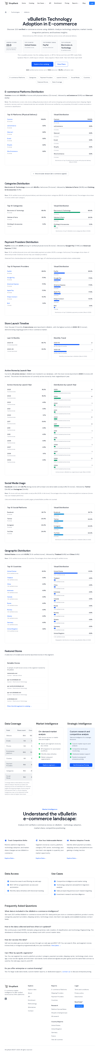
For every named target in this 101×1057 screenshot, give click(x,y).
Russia (9, 603)
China (9, 584)
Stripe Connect (12, 297)
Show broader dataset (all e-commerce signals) (51, 174)
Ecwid (9, 138)
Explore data (32, 989)
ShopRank (13, 3)
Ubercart (10, 132)
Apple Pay (10, 290)
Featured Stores (43, 82)
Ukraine (9, 616)
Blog (84, 3)
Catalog (31, 3)
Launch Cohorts (62, 77)
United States (11, 571)
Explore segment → (50, 765)
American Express (13, 284)
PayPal (9, 271)
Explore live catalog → (42, 64)
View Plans (61, 64)
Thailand (10, 578)
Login (92, 3)
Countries (87, 77)
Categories (32, 77)
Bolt (8, 303)
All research (55, 1016)
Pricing (67, 3)
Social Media (75, 77)
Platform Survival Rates (58, 1009)
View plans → (56, 945)
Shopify (9, 145)
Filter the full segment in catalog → (19, 706)
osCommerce (11, 126)
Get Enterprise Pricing (81, 765)
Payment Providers (46, 77)
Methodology (32, 1004)
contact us (66, 972)
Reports (75, 3)
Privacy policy (79, 993)
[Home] (6, 12)
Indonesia (10, 590)
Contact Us (79, 1006)
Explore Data (10, 858)
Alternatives (32, 1007)
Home (24, 3)
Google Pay (11, 277)
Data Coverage (57, 82)
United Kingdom (12, 629)
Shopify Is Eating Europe (59, 1013)
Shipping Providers (57, 993)
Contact (30, 1011)
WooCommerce (12, 151)
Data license (79, 997)
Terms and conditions (82, 989)
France (53, 1036)
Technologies (15, 12)
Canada (9, 597)
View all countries (57, 1039)
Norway (9, 610)
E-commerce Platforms (17, 77)
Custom (10, 119)
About (30, 993)
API (50, 3)
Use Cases (40, 3)
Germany (10, 622)
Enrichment (58, 3)
